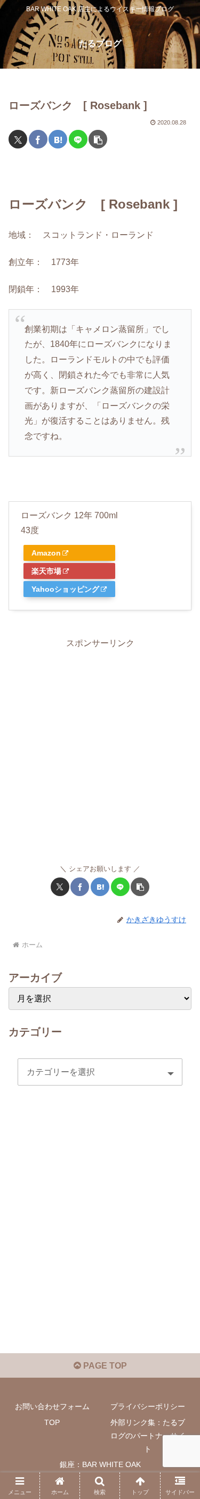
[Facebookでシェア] (38, 139)
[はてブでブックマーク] (58, 139)
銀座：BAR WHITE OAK (100, 1464)
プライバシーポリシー (147, 1406)
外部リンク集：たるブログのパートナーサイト (147, 1435)
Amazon (46, 553)
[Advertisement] (100, 751)
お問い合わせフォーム (52, 1406)
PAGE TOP (104, 1365)
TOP (52, 1422)
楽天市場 (46, 571)
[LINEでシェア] (78, 139)
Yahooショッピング (65, 589)
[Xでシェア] (18, 139)
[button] (98, 139)
